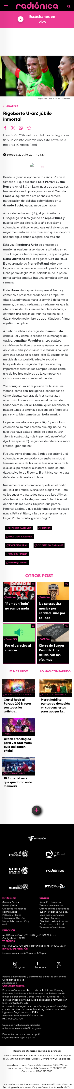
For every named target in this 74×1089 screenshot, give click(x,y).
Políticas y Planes (11, 915)
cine (8, 734)
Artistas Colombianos (54, 695)
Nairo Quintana (18, 562)
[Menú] (5, 5)
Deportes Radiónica (20, 528)
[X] (13, 128)
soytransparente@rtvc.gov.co (18, 1038)
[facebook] (5, 128)
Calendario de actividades (54, 909)
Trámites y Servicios (50, 918)
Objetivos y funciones (14, 909)
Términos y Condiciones (52, 928)
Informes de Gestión (13, 918)
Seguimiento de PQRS (26, 1012)
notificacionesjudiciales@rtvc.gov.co (22, 1028)
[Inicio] (37, 4)
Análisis (12, 106)
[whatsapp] (21, 128)
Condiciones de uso (13, 980)
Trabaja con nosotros (51, 906)
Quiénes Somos (10, 902)
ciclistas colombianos (50, 545)
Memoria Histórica (15, 773)
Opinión (46, 528)
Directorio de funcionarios (53, 921)
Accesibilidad (10, 983)
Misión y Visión (10, 906)
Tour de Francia (18, 554)
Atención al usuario (50, 902)
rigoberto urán (18, 545)
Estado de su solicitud (51, 924)
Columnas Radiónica (21, 536)
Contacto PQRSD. (18, 1003)
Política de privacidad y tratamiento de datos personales (34, 977)
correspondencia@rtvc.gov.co (19, 1000)
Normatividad (9, 912)
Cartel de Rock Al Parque (19, 695)
